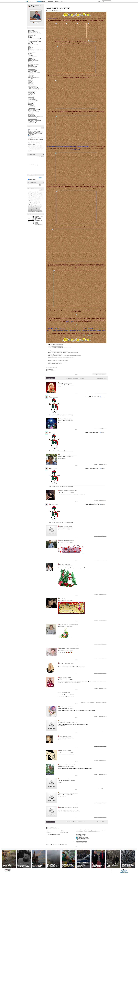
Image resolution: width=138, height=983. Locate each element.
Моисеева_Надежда (63, 490)
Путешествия (30, 94)
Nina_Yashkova (33, 194)
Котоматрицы (30, 93)
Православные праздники (33, 33)
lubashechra (32, 199)
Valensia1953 (39, 197)
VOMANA (61, 418)
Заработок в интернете (32, 119)
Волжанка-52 (30, 203)
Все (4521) (41, 189)
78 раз (52, 369)
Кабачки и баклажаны (32, 60)
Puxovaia (61, 598)
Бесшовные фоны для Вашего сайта (59, 361)
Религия (29, 76)
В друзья (36, 22)
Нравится (97, 373)
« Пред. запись (69, 378)
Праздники (30, 30)
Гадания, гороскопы (32, 100)
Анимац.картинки (31, 122)
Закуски (29, 61)
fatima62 (38, 198)
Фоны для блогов (31, 86)
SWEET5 (41, 195)
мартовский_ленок (31, 211)
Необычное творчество (32, 111)
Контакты (124, 871)
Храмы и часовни (31, 108)
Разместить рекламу (124, 872)
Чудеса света (30, 114)
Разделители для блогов (33, 72)
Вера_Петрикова (36, 202)
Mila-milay (61, 663)
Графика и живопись (32, 87)
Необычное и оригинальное (33, 109)
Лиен (41, 204)
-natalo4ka (30, 191)
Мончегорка (30, 207)
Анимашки (30, 82)
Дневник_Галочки (36, 203)
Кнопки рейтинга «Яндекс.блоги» (36, 139)
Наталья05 (38, 207)
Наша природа (31, 52)
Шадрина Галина (28, 6)
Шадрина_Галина (54, 397)
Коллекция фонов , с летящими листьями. (60, 350)
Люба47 (29, 205)
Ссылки (29, 80)
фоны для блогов (52, 367)
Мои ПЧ (29, 55)
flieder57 (41, 198)
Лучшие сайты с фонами (57, 363)
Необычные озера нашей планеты (35, 49)
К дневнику (75, 378)
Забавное (30, 103)
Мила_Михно (39, 206)
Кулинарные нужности (33, 64)
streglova (61, 526)
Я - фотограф (32, 144)
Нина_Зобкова (31, 208)
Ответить (96, 392)
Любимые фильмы (31, 99)
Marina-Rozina (37, 193)
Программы (30, 104)
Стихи (29, 81)
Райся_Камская (37, 208)
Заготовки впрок (31, 67)
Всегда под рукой (33, 129)
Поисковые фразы (38, 224)
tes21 (40, 200)
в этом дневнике (32, 179)
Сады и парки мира (32, 117)
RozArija (61, 383)
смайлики (58, 834)
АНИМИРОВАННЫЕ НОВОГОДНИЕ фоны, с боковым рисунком (65, 352)
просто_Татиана (39, 211)
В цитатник (104, 392)
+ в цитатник (61, 10)
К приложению (41, 156)
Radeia (38, 195)
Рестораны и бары (31, 121)
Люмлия (29, 206)
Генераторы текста (32, 70)
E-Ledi (33, 191)
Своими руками (31, 106)
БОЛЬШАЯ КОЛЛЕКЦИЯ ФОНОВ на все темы (61, 347)
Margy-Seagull (30, 193)
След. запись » (82, 378)
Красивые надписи (31, 91)
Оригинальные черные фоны (57, 346)
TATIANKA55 (30, 197)
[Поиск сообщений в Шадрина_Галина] (40, 177)
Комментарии (38, 5)
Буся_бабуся (37, 201)
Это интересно (31, 98)
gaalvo (60, 677)
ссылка (72, 384)
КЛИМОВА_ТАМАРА (64, 807)
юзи (60, 564)
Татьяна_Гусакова (31, 210)
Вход (44, 1)
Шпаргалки (30, 75)
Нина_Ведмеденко (63, 778)
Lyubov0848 (61, 706)
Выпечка (30, 65)
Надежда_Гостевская (63, 624)
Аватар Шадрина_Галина (35, 15)
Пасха (29, 36)
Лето (29, 54)
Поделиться (103, 373)
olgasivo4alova (62, 764)
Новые (104, 378)
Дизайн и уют (30, 102)
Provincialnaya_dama (32, 195)
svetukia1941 (62, 540)
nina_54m (30, 200)
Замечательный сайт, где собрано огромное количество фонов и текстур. (66, 355)
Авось (57, 1)
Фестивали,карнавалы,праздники (34, 116)
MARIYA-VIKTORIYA (39, 192)
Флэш (29, 95)
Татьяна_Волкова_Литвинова (34, 209)
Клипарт (29, 42)
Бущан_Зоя (30, 202)
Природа (29, 43)
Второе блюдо (31, 59)
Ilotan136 (37, 191)
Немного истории (31, 110)
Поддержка (98, 1)
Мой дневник (30, 105)
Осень (29, 48)
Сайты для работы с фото (33, 40)
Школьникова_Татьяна (64, 648)
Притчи (29, 83)
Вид (100, 1)
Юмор (29, 37)
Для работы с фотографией (33, 38)
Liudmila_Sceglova (31, 192)
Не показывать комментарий (101, 702)
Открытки (31, 135)
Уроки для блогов (31, 56)
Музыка (29, 78)
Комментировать (50, 378)
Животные (30, 84)
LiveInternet (30, 1)
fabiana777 (33, 198)
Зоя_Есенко (30, 204)
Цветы (29, 47)
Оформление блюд (32, 66)
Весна (29, 53)
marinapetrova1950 (39, 199)
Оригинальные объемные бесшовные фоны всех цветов (63, 357)
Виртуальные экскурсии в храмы (34, 88)
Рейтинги (51, 1)
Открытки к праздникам (33, 32)
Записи (29, 5)
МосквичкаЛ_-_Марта (64, 793)
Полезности (30, 92)
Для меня (30, 112)
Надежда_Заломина (63, 454)
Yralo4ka (29, 198)
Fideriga (61, 721)
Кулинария (30, 58)
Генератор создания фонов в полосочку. (60, 360)
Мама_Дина (33, 206)
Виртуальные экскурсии (32, 89)
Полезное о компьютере (33, 77)
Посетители (37, 223)
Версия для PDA (124, 870)
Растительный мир (32, 44)
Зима (29, 46)
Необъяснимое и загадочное (34, 120)
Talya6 (60, 736)
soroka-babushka (35, 200)
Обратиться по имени (68, 414)
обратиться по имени (68, 383)
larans (29, 199)
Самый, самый (31, 115)
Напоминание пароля (64, 832)
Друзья (32, 5)
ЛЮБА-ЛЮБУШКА (36, 204)
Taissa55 (35, 197)
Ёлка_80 (29, 201)
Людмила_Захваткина (35, 205)
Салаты (30, 62)
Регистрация (39, 1)
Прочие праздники (32, 31)
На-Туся (34, 207)
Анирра (32, 201)
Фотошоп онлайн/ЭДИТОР (33, 41)
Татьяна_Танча (38, 210)
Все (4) (42, 127)
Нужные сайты (31, 71)
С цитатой (100, 392)
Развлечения (30, 97)
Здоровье (30, 73)
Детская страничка (31, 69)
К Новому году (31, 35)
